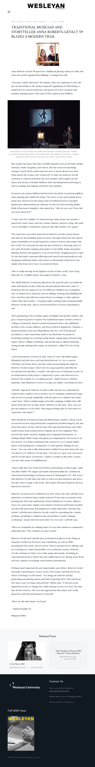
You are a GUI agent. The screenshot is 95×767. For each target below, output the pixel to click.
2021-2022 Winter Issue (18, 667)
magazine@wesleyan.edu (59, 691)
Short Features (39, 22)
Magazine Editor (18, 616)
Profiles (28, 22)
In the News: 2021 (17, 664)
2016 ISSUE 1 (17, 22)
